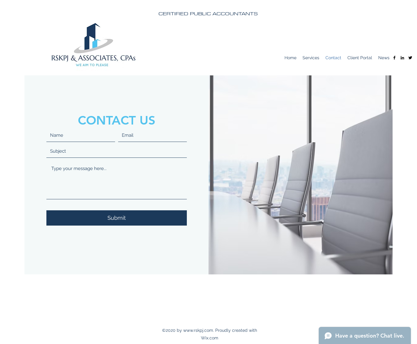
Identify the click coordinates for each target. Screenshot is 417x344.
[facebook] (394, 57)
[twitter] (410, 57)
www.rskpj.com (198, 330)
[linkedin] (402, 57)
